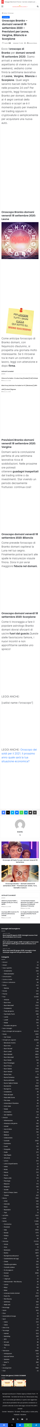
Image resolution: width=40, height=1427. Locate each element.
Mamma (6, 988)
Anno (5, 1247)
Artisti (5, 1201)
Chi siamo (17, 1411)
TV (5, 1348)
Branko (6, 1253)
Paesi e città (7, 1178)
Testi (5, 1212)
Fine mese (7, 1100)
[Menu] (2, 7)
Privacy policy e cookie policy (29, 1411)
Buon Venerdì (8, 1071)
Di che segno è (8, 1270)
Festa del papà (8, 1094)
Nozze (6, 1175)
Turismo (6, 1195)
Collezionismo (8, 1138)
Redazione (11, 1411)
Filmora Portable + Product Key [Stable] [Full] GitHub (19, 378)
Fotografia (7, 1149)
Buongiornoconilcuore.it (11, 1255)
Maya (5, 1287)
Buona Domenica (9, 1077)
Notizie (5, 1221)
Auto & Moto (8, 1129)
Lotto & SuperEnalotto (11, 1163)
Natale (6, 1022)
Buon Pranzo (8, 1066)
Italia (5, 1230)
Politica (6, 1235)
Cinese (6, 1261)
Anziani (5, 965)
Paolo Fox (7, 1296)
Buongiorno (7, 1089)
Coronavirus (7, 1224)
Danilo (6, 43)
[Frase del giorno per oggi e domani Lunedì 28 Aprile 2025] (7, 1383)
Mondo (6, 1232)
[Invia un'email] (10, 43)
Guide (6, 1152)
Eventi (6, 1146)
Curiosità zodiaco (9, 1267)
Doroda (5, 991)
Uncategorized (7, 1368)
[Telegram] (26, 812)
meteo (6, 1166)
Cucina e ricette (7, 979)
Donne (4, 985)
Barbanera (7, 1250)
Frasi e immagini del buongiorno (12, 1031)
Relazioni (6, 1184)
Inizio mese (7, 1106)
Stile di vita (6, 1327)
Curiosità (6, 1140)
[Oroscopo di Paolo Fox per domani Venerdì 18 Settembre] (20, 849)
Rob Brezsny (8, 1299)
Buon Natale (7, 1060)
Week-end (7, 1304)
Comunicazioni (7, 976)
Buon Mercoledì (9, 1005)
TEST (4, 1365)
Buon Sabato (8, 1068)
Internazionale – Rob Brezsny (13, 1281)
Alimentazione (8, 1120)
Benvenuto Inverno (10, 1043)
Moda (6, 1169)
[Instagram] (26, 1419)
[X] (8, 812)
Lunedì (6, 1020)
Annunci (5, 962)
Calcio (6, 1322)
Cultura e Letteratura (9, 982)
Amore (6, 1244)
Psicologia (7, 1181)
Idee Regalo (7, 1155)
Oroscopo (11, 13)
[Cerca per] (38, 7)
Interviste (7, 1204)
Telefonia (6, 1345)
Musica (5, 1198)
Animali (6, 1126)
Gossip (5, 1034)
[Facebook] (3, 812)
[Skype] (12, 812)
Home (5, 13)
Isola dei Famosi (9, 1356)
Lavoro (6, 1161)
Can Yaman (7, 1037)
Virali (5, 1238)
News (5, 1207)
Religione (6, 1186)
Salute (4, 1310)
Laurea (6, 1017)
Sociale (6, 1189)
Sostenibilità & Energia (9, 1316)
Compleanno (8, 1008)
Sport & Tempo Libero (10, 1192)
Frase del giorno (9, 1011)
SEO (5, 1339)
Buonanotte (7, 1086)
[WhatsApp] (21, 812)
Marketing (7, 1336)
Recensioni (7, 1209)
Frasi (4, 996)
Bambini (6, 1132)
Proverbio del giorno (10, 1025)
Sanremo (6, 1359)
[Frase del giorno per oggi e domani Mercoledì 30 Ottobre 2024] (20, 1383)
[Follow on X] (8, 43)
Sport (4, 1319)
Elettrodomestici (9, 974)
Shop (4, 1313)
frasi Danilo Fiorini (9, 1014)
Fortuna (6, 1276)
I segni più (7, 1279)
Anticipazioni (8, 1353)
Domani (6, 1273)
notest (4, 1218)
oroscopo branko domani (12, 1293)
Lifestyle (5, 1117)
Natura (6, 1172)
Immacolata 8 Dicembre (11, 1103)
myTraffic (5, 1215)
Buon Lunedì (8, 1051)
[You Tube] (22, 1419)
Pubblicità (16, 1414)
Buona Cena (7, 1074)
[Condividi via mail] (30, 812)
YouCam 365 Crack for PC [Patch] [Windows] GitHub (10, 913)
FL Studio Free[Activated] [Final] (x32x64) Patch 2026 (29, 913)
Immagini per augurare (9, 1040)
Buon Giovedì (8, 1048)
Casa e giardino (7, 968)
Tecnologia (6, 1330)
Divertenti (7, 1227)
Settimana (7, 1302)
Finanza (5, 994)
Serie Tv (6, 1362)
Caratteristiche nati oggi (11, 1258)
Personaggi (6, 1307)
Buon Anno (7, 1002)
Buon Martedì (8, 1054)
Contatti (20, 1408)
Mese (5, 1290)
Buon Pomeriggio (9, 1063)
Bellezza (6, 1135)
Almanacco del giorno (10, 1123)
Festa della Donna (9, 1097)
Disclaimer (23, 1414)
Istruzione (7, 1158)
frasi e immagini (7, 1028)
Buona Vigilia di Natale (11, 1083)
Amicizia (6, 999)
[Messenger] (17, 812)
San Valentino (8, 1114)
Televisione (6, 1350)
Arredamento (8, 971)
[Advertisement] (20, 147)
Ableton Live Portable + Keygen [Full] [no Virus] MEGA (9, 902)
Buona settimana (9, 1080)
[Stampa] (35, 812)
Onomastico (7, 1112)
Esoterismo (7, 1143)
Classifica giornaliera (10, 1264)
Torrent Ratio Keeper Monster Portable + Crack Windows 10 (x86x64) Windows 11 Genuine (29, 903)
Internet (6, 1333)
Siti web (6, 1342)
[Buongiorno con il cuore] (20, 6)
